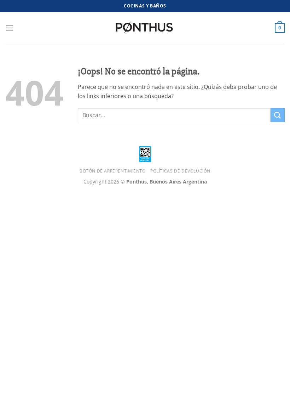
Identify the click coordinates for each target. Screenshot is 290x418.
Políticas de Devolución (180, 171)
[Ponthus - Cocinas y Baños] (145, 28)
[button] (9, 27)
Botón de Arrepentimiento (113, 171)
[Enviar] (278, 115)
